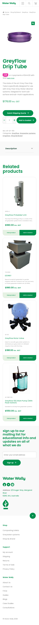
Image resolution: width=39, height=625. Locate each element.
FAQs (5, 591)
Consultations (8, 607)
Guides (5, 595)
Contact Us (7, 586)
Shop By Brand (16, 12)
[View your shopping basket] (34, 3)
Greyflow (25, 12)
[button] (33, 23)
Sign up (10, 462)
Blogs (5, 599)
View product (11, 232)
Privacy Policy (8, 569)
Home (7, 12)
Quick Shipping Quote (16, 113)
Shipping (6, 556)
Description (11, 148)
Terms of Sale (8, 565)
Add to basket (25, 120)
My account (8, 552)
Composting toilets (11, 530)
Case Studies (8, 603)
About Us (6, 582)
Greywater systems (27, 133)
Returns (6, 560)
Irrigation (6, 136)
